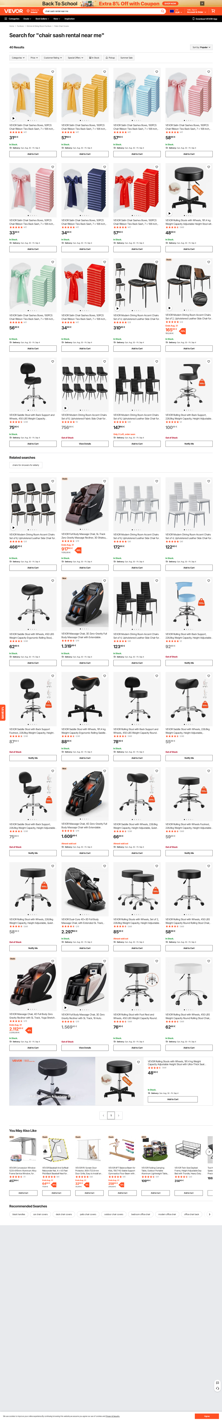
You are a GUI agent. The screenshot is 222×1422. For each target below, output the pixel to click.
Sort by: (196, 47)
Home (11, 26)
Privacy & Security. (113, 1416)
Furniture (20, 26)
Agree (207, 1416)
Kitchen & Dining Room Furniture (39, 26)
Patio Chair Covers (61, 26)
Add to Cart (33, 154)
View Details (85, 443)
